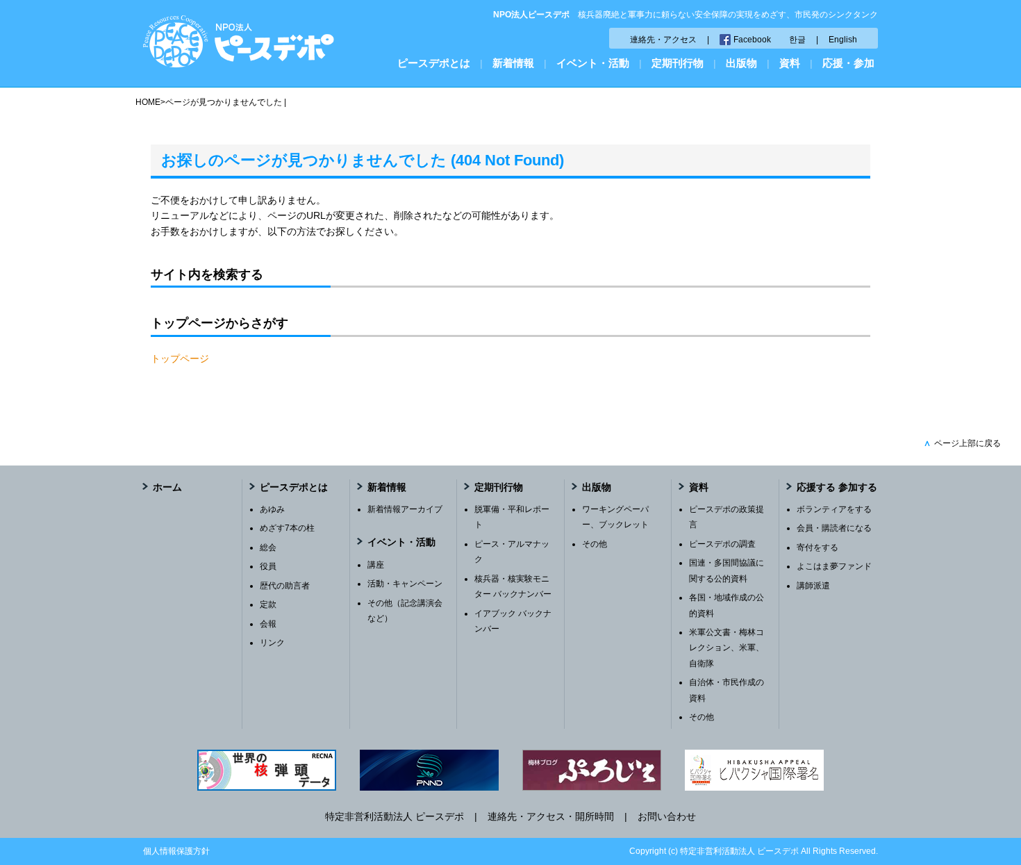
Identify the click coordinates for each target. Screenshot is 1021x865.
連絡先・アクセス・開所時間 (551, 816)
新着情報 (513, 63)
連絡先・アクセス (663, 39)
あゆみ (272, 509)
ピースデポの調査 (722, 544)
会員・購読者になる (834, 528)
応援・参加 (848, 63)
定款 (268, 604)
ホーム (167, 487)
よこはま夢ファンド (834, 566)
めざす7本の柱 (287, 528)
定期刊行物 (677, 63)
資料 (789, 63)
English (843, 39)
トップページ (180, 358)
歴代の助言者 (285, 586)
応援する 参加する (837, 487)
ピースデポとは (433, 63)
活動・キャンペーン (404, 583)
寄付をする (817, 547)
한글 (797, 39)
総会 (268, 547)
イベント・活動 (592, 63)
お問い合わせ (667, 816)
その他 (594, 544)
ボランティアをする (834, 509)
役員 (268, 566)
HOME (147, 102)
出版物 (741, 63)
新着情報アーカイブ (404, 509)
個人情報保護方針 (176, 851)
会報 (268, 624)
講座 (375, 565)
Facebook (752, 39)
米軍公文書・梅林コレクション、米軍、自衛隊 (726, 647)
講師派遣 (813, 586)
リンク (272, 643)
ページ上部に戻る (962, 443)
